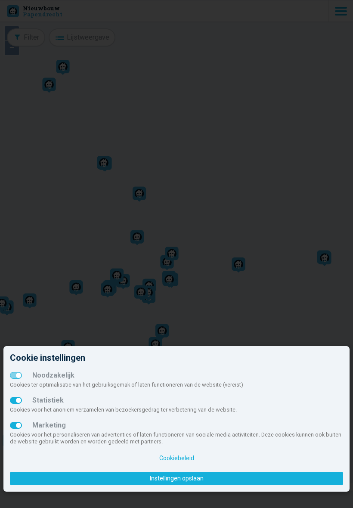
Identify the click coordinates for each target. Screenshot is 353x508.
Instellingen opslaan (177, 478)
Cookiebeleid (176, 458)
